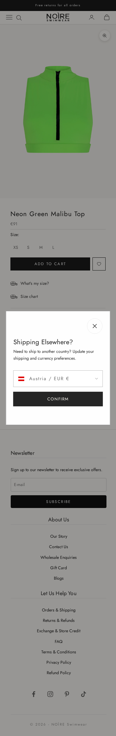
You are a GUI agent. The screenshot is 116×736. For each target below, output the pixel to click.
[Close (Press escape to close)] (95, 326)
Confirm (58, 399)
